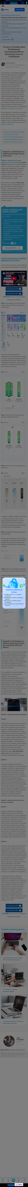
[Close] (5, 579)
